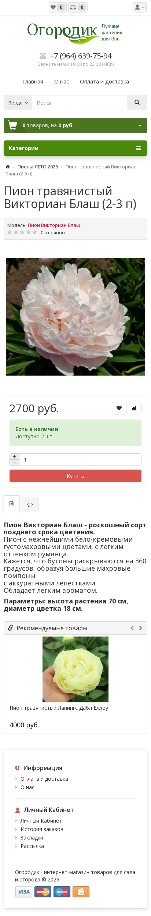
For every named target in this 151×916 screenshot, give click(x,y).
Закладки (32, 837)
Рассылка (32, 845)
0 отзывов (53, 232)
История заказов (42, 829)
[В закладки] (119, 408)
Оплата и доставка (44, 778)
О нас (27, 787)
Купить (75, 475)
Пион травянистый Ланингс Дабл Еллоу (59, 708)
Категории (23, 148)
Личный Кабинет (41, 820)
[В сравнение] (133, 408)
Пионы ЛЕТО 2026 (38, 166)
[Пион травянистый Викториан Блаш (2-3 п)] (75, 317)
